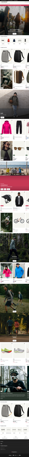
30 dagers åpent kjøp (3, 0)
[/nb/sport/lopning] (14, 327)
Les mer (2, 398)
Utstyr (8, 189)
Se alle (27, 364)
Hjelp (1, 443)
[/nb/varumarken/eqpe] (14, 104)
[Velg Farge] (13, 87)
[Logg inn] (26, 2)
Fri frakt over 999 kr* (10, 0)
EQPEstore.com (3, 449)
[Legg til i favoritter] (24, 49)
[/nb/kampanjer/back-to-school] (14, 20)
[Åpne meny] (0, 2)
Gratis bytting (15, 0)
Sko (5, 189)
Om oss (2, 441)
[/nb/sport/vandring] (14, 298)
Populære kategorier (4, 445)
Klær (2, 189)
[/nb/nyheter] (14, 247)
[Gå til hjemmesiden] (4, 1)
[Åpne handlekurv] (28, 2)
